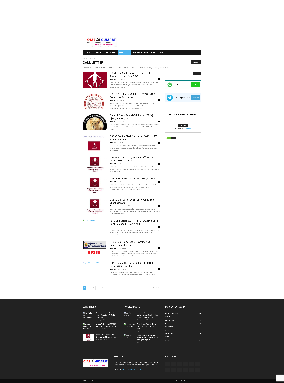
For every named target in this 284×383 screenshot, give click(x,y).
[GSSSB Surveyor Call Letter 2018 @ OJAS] (95, 185)
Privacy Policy (197, 381)
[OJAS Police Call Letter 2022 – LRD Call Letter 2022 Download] (95, 270)
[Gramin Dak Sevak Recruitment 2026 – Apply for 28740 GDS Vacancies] (88, 316)
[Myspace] (167, 370)
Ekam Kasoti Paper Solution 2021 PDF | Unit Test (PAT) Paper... (146, 326)
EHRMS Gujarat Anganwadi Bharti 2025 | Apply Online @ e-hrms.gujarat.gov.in (147, 337)
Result (154, 52)
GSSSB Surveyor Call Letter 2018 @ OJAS (132, 178)
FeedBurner (188, 129)
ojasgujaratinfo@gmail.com (132, 369)
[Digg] (167, 364)
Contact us (187, 381)
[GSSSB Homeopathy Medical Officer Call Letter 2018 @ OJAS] (95, 164)
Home (85, 58)
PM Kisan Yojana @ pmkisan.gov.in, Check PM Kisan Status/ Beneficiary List (148, 315)
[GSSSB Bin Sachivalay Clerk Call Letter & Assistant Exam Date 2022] (95, 80)
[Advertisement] (142, 16)
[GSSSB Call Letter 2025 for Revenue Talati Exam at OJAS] (95, 206)
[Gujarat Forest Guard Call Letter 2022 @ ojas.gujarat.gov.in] (95, 122)
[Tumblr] (191, 370)
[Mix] (197, 364)
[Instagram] (179, 364)
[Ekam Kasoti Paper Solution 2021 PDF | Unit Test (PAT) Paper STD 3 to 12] (129, 327)
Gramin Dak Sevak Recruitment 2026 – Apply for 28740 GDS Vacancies (106, 315)
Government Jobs (140, 52)
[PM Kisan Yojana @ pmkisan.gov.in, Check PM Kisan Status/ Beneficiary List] (129, 316)
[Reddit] (179, 370)
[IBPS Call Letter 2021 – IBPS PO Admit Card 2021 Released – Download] (95, 227)
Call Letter (124, 52)
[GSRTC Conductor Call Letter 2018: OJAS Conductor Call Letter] (94, 101)
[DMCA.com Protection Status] (170, 138)
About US (179, 381)
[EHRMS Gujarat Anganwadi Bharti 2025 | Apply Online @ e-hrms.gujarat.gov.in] (129, 338)
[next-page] (107, 288)
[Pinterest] (173, 370)
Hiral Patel (113, 79)
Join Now (195, 85)
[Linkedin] (185, 364)
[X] (197, 370)
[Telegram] (185, 370)
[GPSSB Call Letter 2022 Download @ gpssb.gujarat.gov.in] (95, 248)
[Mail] (191, 364)
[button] (198, 52)
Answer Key (111, 52)
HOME (89, 52)
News (162, 52)
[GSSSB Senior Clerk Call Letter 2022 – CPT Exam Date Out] (95, 143)
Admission (98, 52)
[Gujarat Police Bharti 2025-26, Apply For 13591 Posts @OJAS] (88, 327)
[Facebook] (173, 364)
